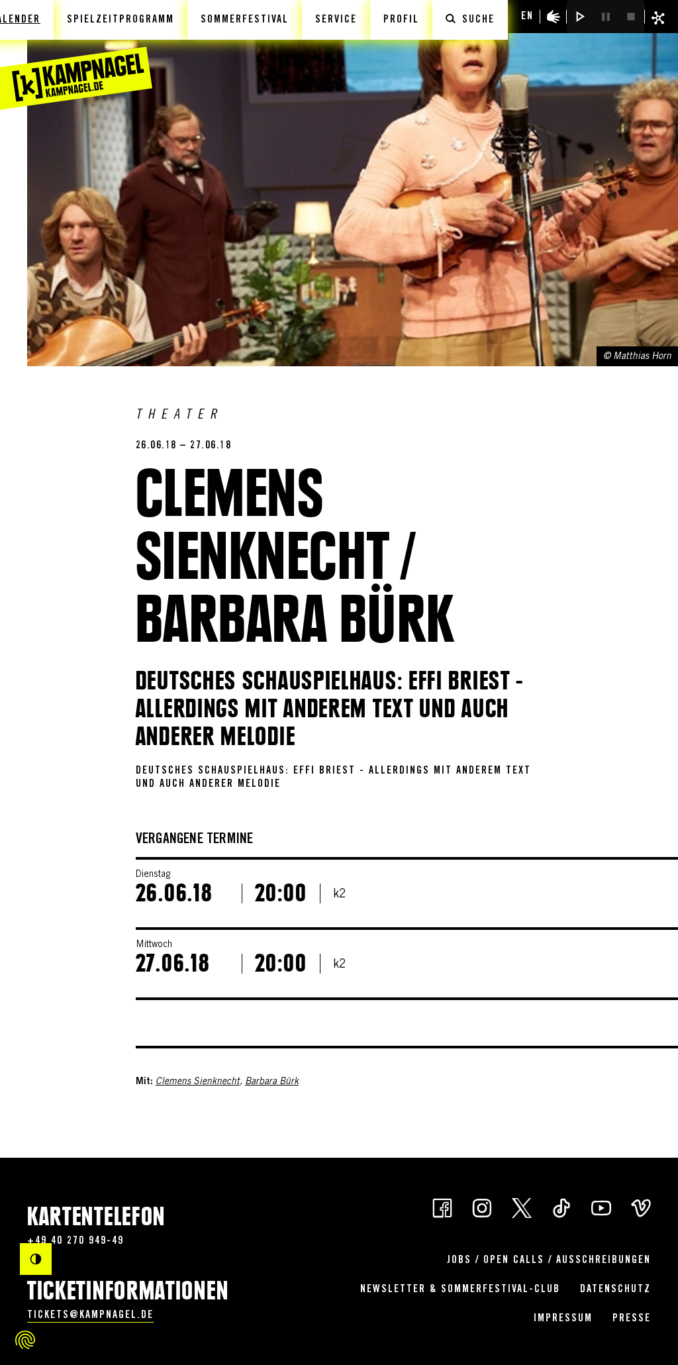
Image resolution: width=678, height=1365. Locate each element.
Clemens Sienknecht (198, 1082)
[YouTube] (601, 1207)
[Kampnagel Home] (76, 55)
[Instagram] (482, 1207)
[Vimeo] (641, 1207)
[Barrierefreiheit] (553, 16)
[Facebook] (442, 1207)
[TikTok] (561, 1207)
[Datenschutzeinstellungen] (25, 1340)
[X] (522, 1207)
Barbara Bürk (272, 1082)
